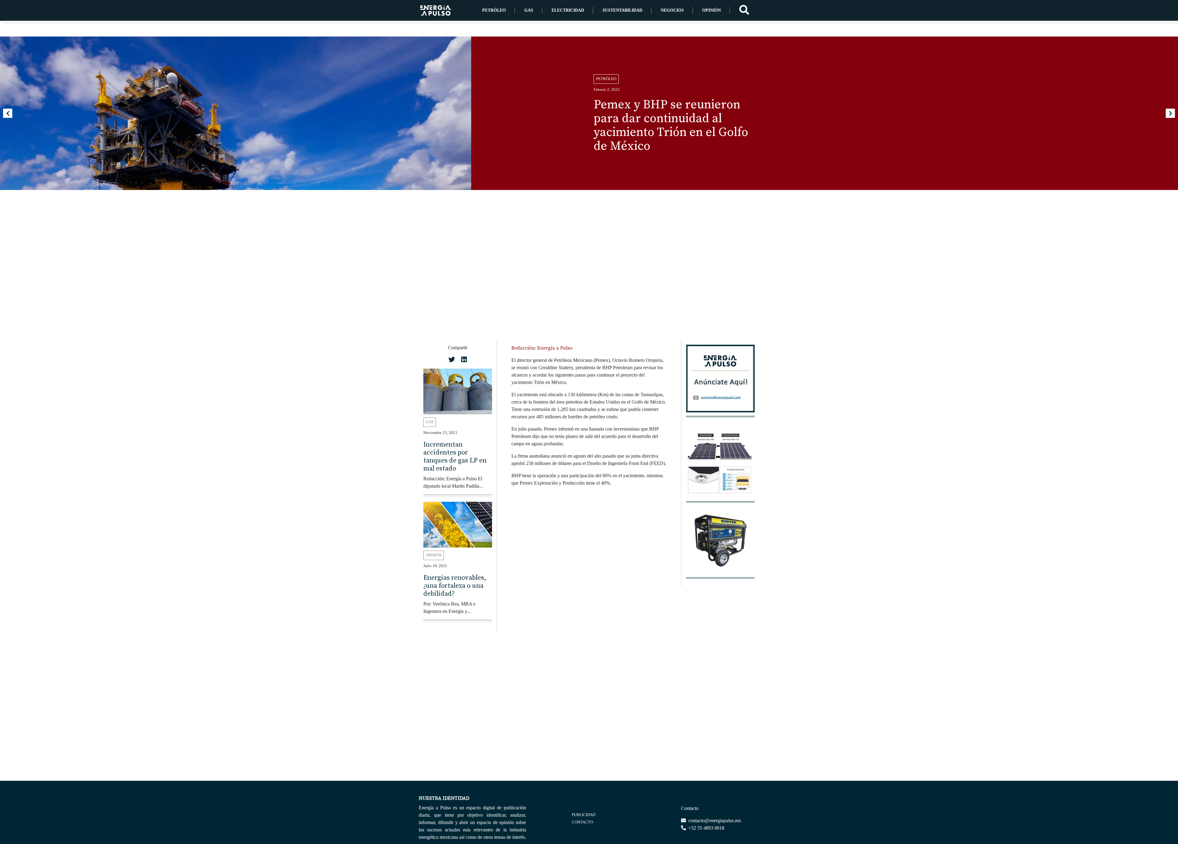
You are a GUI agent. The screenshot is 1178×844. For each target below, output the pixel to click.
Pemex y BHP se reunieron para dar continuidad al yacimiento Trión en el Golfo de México (671, 125)
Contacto (582, 822)
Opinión (711, 10)
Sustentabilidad (622, 10)
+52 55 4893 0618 (705, 827)
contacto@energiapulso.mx (714, 820)
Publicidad (583, 815)
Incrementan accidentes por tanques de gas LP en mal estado (455, 456)
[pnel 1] (720, 466)
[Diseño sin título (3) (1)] (720, 381)
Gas (528, 10)
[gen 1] (720, 542)
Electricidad (568, 10)
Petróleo (494, 10)
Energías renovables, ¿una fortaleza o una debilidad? (454, 586)
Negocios (672, 10)
